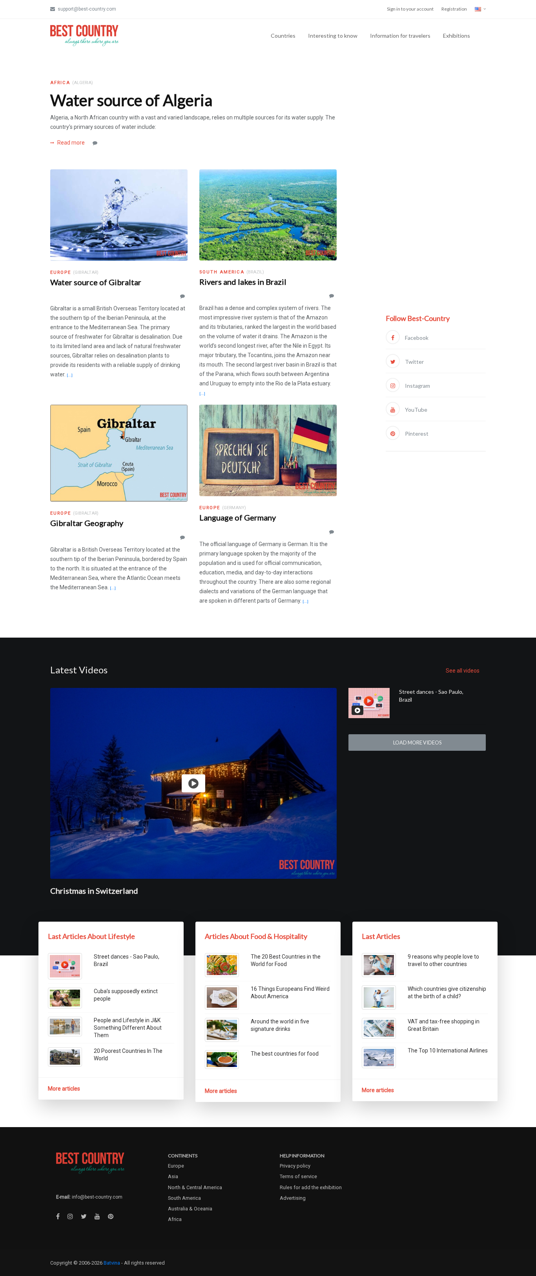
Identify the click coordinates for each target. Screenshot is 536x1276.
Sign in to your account (410, 9)
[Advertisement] (436, 195)
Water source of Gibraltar (95, 282)
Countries (283, 35)
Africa (175, 1219)
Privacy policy (295, 1166)
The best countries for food (285, 1053)
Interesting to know (332, 35)
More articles (64, 1088)
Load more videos (417, 742)
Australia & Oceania (190, 1209)
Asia (173, 1176)
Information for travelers (400, 35)
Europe (176, 1166)
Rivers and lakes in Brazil (242, 281)
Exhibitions (456, 35)
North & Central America (195, 1187)
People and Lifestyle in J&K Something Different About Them (128, 1027)
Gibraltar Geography (86, 523)
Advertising (293, 1198)
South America (184, 1198)
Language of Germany (237, 517)
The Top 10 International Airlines (448, 1050)
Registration (454, 9)
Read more (70, 142)
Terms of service (298, 1176)
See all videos (462, 670)
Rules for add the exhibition (311, 1187)
